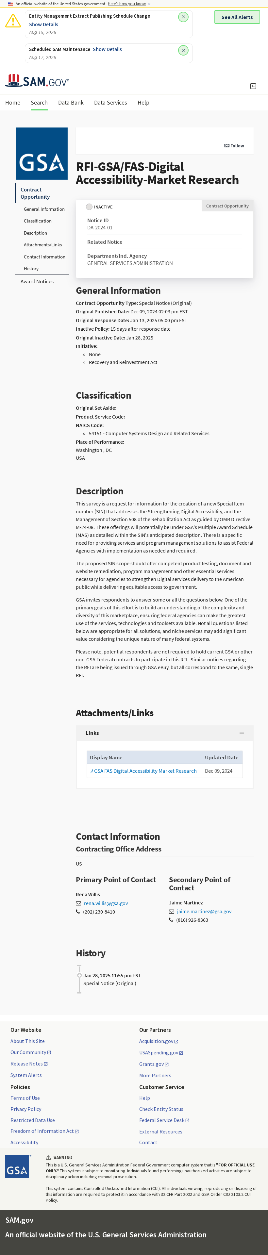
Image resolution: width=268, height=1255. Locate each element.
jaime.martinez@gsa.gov (204, 911)
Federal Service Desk (161, 1120)
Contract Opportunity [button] (35, 193)
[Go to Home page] (37, 83)
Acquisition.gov (156, 1041)
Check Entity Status (161, 1109)
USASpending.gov (158, 1053)
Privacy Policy (25, 1109)
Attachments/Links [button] (43, 244)
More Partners (155, 1075)
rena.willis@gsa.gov (106, 903)
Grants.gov (151, 1064)
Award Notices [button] (37, 281)
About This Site (27, 1041)
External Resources (160, 1131)
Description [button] (35, 233)
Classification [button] (38, 221)
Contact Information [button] (44, 257)
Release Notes (26, 1064)
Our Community (28, 1052)
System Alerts (26, 1075)
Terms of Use (25, 1098)
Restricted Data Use (32, 1120)
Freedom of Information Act (42, 1131)
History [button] (31, 268)
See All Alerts (237, 17)
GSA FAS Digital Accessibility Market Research (143, 770)
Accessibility (24, 1142)
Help (144, 1098)
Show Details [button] (43, 24)
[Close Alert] (183, 17)
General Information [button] (44, 209)
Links (92, 732)
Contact (148, 1142)
